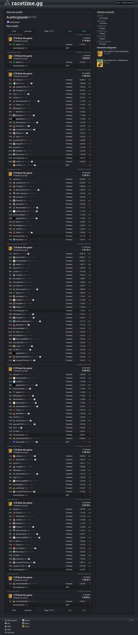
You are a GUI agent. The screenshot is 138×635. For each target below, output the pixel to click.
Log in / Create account (124, 3)
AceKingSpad (15, 22)
